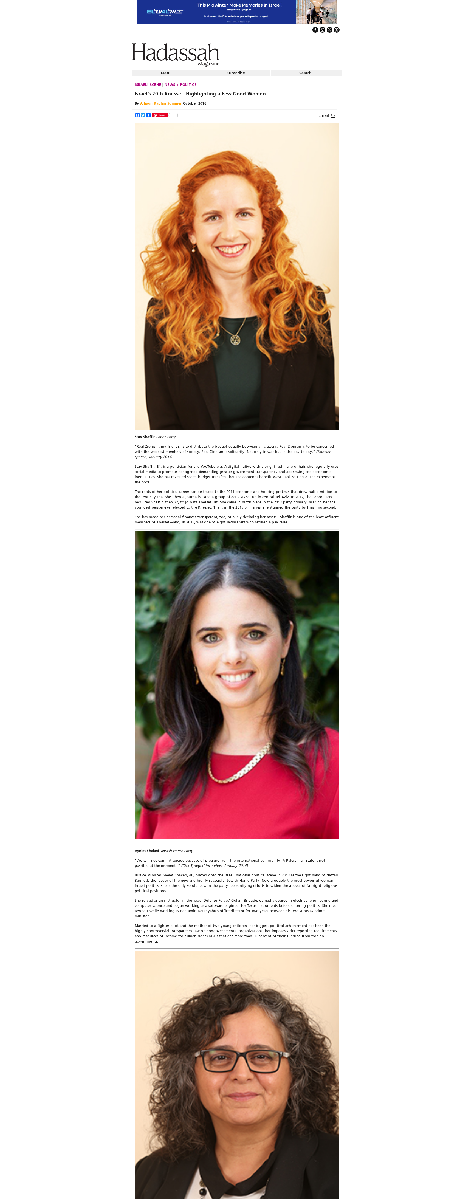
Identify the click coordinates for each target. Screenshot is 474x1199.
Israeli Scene (148, 82)
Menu (166, 70)
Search (305, 70)
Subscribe (236, 70)
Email (324, 113)
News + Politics (180, 82)
